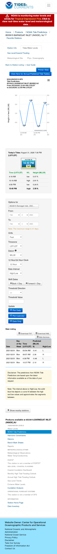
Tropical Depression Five (28, 18)
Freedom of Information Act (17, 545)
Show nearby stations (19, 410)
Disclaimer (9, 540)
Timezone (12, 241)
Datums (11, 439)
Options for (13, 202)
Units (10, 232)
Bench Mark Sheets (16, 442)
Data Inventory (13, 506)
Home (8, 32)
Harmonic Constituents (17, 435)
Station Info (12, 48)
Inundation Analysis (15, 488)
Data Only (16, 321)
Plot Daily (16, 310)
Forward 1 (33, 283)
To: (9, 219)
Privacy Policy (11, 537)
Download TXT (26, 333)
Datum (11, 250)
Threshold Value (15, 297)
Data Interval (14, 269)
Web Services (44, 337)
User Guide (30, 64)
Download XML (43, 333)
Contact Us (10, 548)
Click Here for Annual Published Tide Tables (30, 73)
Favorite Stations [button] (14, 37)
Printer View (43, 69)
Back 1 (17, 283)
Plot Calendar (18, 315)
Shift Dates (13, 279)
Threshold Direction (16, 288)
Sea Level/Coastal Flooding (18, 53)
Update (11, 306)
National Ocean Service (15, 534)
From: (11, 210)
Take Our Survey (12, 543)
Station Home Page (15, 502)
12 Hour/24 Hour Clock (18, 260)
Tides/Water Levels (30, 48)
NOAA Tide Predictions (36, 32)
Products (19, 32)
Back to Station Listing (15, 64)
